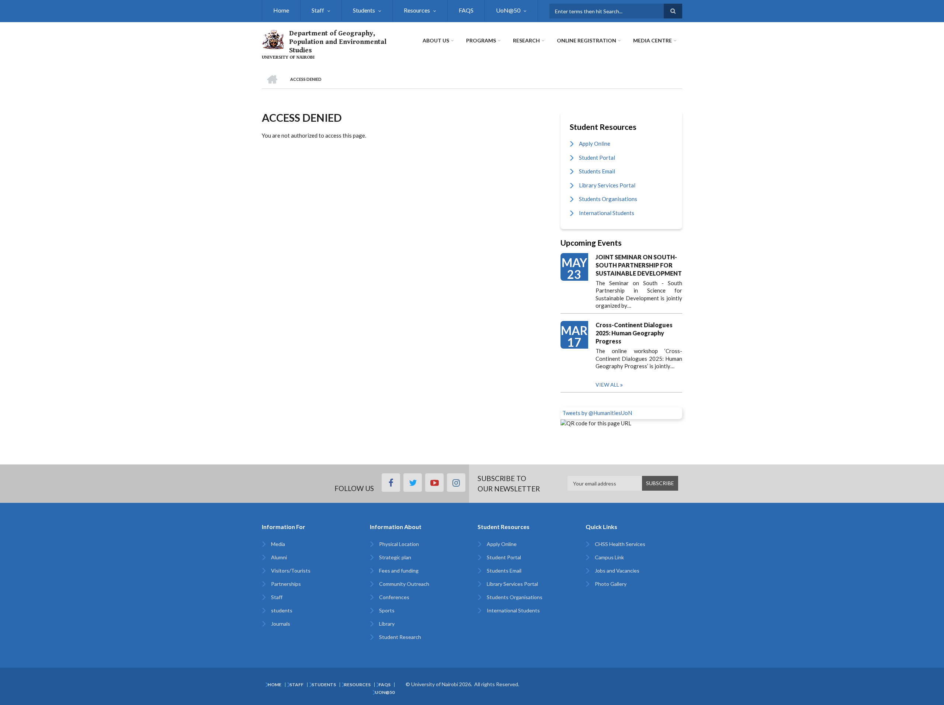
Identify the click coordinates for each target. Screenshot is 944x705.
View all (607, 384)
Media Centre (652, 40)
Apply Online (594, 143)
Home (281, 10)
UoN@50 (508, 10)
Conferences (394, 597)
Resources (417, 10)
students (281, 610)
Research (526, 40)
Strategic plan (395, 557)
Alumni (279, 557)
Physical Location (399, 544)
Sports (387, 610)
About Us (436, 40)
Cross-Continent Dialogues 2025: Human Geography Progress (634, 333)
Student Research (400, 637)
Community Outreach (404, 584)
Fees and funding (399, 570)
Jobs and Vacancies (617, 570)
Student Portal (597, 157)
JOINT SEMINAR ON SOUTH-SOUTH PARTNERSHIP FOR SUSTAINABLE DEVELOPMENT (639, 265)
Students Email (597, 171)
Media (278, 544)
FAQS (466, 10)
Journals (280, 624)
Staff (318, 10)
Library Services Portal (607, 185)
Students (364, 10)
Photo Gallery (611, 584)
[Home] (273, 38)
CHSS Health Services (620, 544)
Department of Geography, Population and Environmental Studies (337, 41)
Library (387, 624)
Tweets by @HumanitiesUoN (597, 412)
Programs (481, 40)
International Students (606, 213)
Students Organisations (608, 199)
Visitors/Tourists (290, 570)
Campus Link (609, 557)
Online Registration (586, 40)
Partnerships (286, 584)
